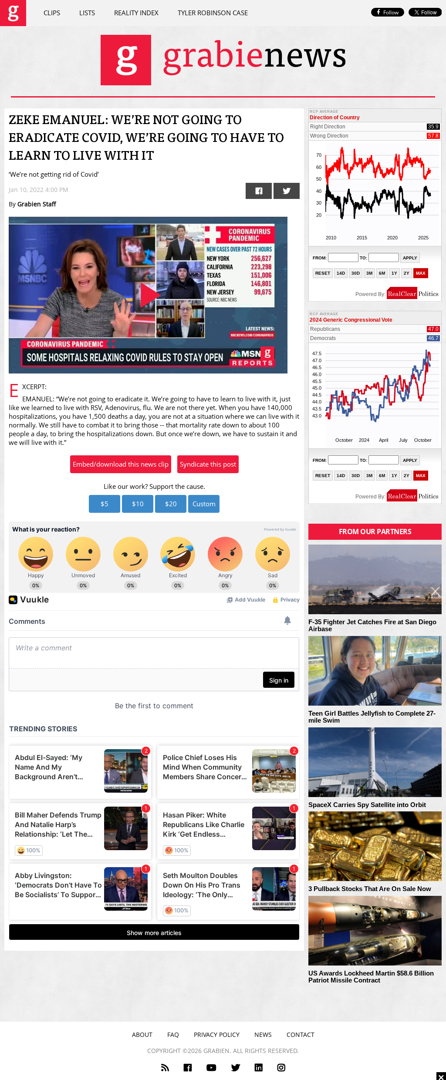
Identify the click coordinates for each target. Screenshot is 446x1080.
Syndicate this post (208, 464)
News (263, 1034)
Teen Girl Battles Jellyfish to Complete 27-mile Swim (372, 717)
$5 (104, 503)
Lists (87, 12)
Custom (204, 503)
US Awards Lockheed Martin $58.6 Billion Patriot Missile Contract (371, 977)
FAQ (173, 1034)
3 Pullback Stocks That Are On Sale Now (369, 888)
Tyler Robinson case (213, 12)
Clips (52, 12)
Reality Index (136, 12)
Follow (391, 12)
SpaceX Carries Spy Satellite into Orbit (367, 804)
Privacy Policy (217, 1034)
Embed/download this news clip (121, 464)
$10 (138, 503)
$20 (171, 503)
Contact (300, 1034)
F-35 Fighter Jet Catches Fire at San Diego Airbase (372, 626)
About (142, 1034)
